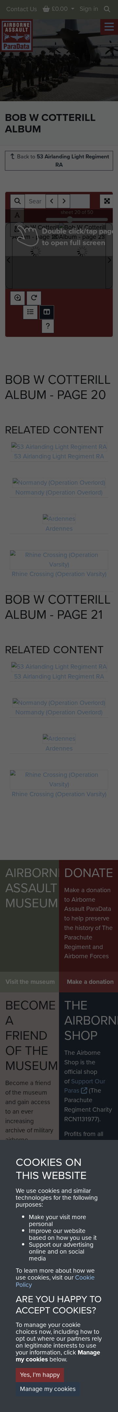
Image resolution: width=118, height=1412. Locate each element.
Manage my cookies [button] (48, 1389)
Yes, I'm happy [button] (40, 1374)
